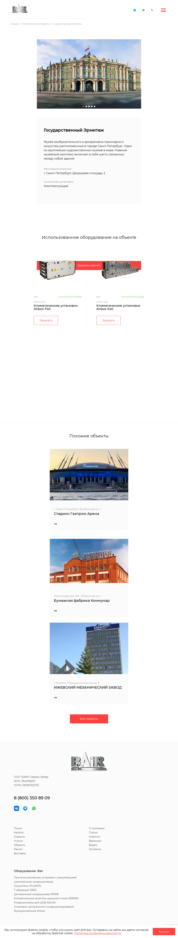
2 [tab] (86, 106)
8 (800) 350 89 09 (32, 797)
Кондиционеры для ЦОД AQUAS (35, 902)
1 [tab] (83, 106)
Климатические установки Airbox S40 (118, 307)
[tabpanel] (89, 75)
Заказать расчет (89, 265)
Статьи (93, 832)
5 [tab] (94, 106)
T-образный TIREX (25, 890)
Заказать (46, 320)
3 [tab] (89, 106)
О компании (97, 828)
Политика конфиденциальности (97, 933)
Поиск (18, 828)
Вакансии (95, 840)
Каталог (19, 832)
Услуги (18, 840)
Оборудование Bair (28, 871)
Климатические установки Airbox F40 (56, 307)
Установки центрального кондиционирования (44, 906)
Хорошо (164, 931)
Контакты (95, 849)
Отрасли (19, 836)
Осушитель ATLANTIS (27, 885)
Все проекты (89, 718)
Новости (94, 836)
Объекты (19, 845)
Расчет (18, 849)
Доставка (20, 853)
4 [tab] (91, 106)
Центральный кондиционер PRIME (36, 894)
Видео (93, 845)
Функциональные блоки (29, 910)
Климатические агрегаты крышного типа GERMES (46, 898)
